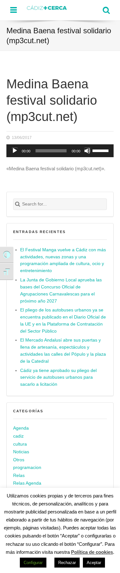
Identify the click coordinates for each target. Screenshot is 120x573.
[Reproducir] (15, 151)
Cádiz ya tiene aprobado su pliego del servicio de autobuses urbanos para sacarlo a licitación (58, 377)
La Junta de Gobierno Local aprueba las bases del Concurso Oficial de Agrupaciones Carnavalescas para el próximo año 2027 (61, 290)
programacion (27, 467)
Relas (19, 475)
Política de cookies (92, 552)
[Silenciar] (87, 151)
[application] (60, 150)
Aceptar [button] (94, 562)
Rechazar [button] (67, 562)
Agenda (21, 428)
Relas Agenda (27, 483)
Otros (18, 459)
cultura (20, 444)
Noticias (21, 451)
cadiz (18, 436)
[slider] (101, 150)
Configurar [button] (33, 562)
